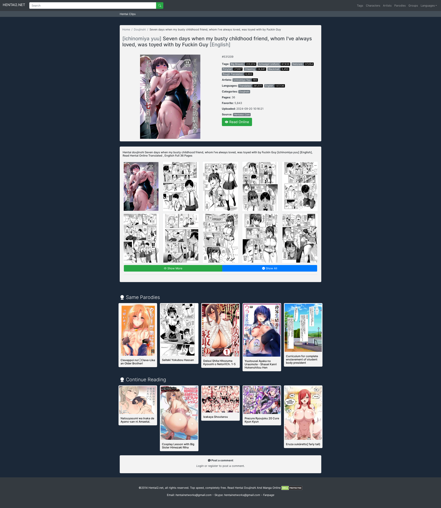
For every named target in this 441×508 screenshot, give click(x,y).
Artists (387, 5)
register (213, 466)
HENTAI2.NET (14, 5)
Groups (413, 5)
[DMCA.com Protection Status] (291, 487)
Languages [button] (428, 5)
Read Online (238, 122)
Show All (271, 268)
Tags (360, 5)
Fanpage (268, 495)
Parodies (400, 5)
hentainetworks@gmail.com (194, 495)
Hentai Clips (128, 14)
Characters (373, 5)
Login (200, 466)
